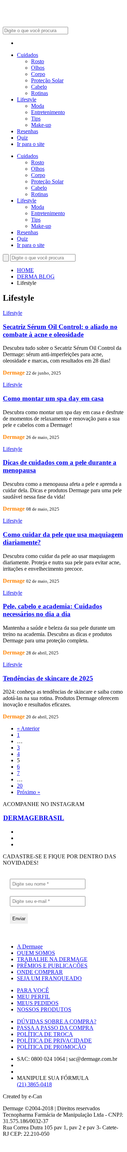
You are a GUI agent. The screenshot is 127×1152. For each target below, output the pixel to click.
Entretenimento (48, 112)
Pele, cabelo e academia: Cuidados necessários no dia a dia (52, 610)
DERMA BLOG (36, 277)
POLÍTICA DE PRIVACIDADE (54, 1041)
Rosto (37, 61)
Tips (36, 119)
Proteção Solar (47, 80)
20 (20, 786)
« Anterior (28, 728)
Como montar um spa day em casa (53, 398)
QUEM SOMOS (36, 953)
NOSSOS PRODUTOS (44, 1009)
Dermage (14, 373)
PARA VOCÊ (33, 990)
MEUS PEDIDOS (38, 1003)
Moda (37, 106)
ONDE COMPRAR (40, 972)
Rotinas (39, 93)
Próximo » (28, 792)
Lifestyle (26, 99)
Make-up (41, 125)
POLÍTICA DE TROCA (45, 1034)
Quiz (22, 138)
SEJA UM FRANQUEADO (49, 978)
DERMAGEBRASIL (33, 818)
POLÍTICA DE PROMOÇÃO (51, 1047)
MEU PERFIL (33, 997)
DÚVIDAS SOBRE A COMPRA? (56, 1021)
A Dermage (30, 947)
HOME (25, 270)
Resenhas (27, 131)
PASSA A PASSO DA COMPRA (55, 1028)
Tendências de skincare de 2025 (48, 678)
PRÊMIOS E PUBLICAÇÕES (52, 966)
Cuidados (27, 55)
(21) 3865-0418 (34, 1084)
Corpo (38, 74)
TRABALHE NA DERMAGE (52, 959)
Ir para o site (30, 144)
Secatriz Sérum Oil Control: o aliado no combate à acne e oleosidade (60, 330)
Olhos (37, 68)
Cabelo (39, 87)
